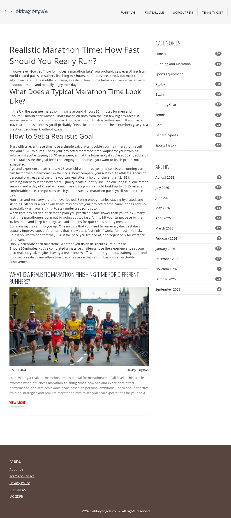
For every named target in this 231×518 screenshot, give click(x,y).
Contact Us (17, 489)
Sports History (187, 145)
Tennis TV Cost (212, 12)
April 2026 (187, 218)
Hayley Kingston (138, 370)
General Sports (187, 135)
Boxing (187, 94)
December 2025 (187, 259)
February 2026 (187, 238)
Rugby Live (128, 12)
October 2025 (187, 279)
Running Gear (187, 104)
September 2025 (187, 289)
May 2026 (187, 208)
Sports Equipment (187, 74)
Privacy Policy (19, 483)
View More (17, 402)
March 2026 (187, 228)
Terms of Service (22, 476)
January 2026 (187, 248)
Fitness (187, 54)
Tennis (187, 115)
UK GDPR (16, 496)
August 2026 (187, 177)
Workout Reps (183, 12)
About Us (16, 469)
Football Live (154, 12)
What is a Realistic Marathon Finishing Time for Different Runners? (74, 278)
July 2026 (187, 187)
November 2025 (187, 269)
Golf (187, 125)
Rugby (187, 84)
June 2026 (187, 198)
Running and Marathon (187, 64)
